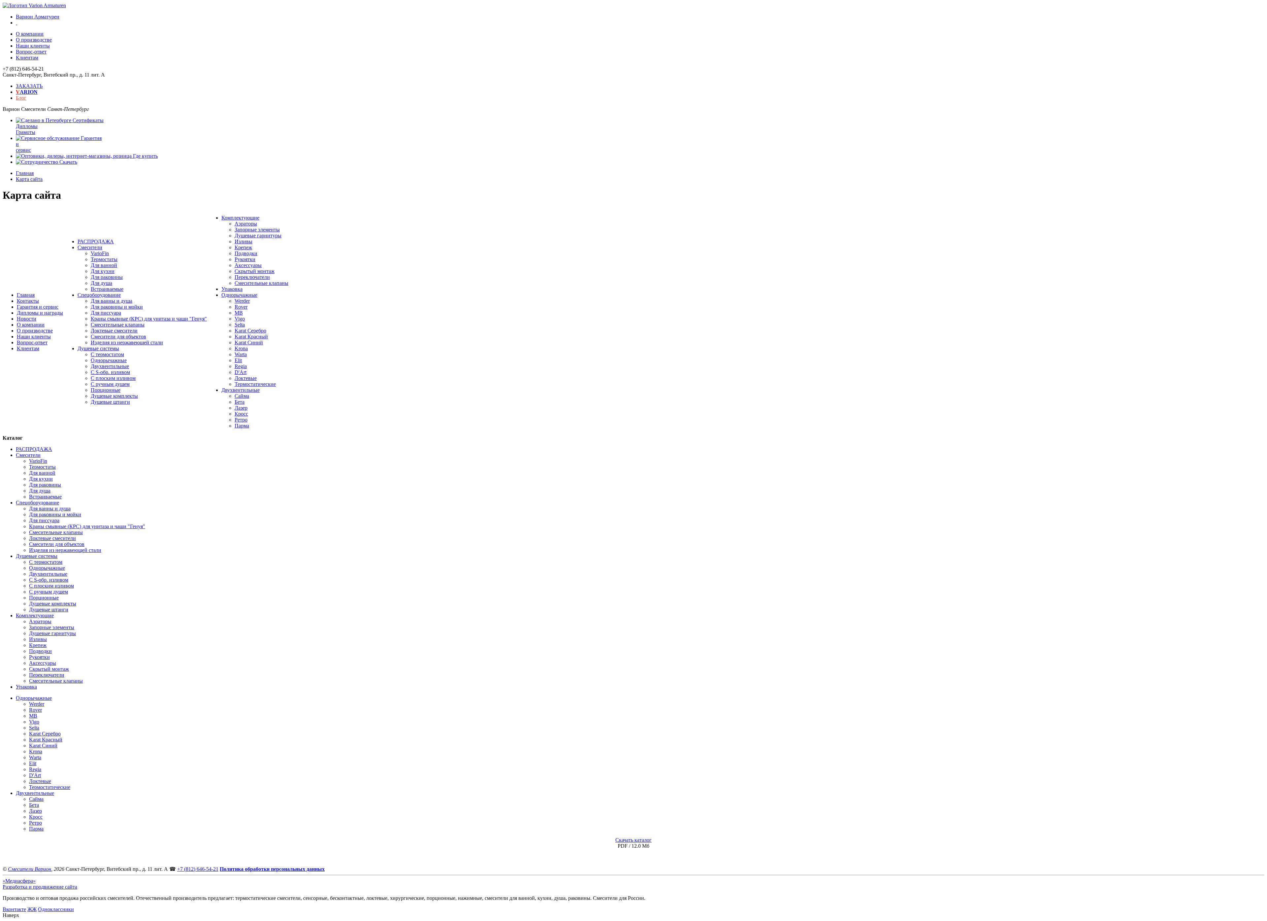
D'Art (240, 372)
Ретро (241, 420)
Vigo (240, 319)
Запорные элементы (257, 229)
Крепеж (243, 247)
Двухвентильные (110, 366)
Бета (239, 402)
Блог (21, 98)
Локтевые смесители (114, 330)
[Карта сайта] (16, 22)
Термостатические (255, 384)
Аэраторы (246, 223)
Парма (242, 425)
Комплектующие (240, 218)
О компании (30, 34)
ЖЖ (32, 909)
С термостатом (107, 354)
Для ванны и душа (111, 301)
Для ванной (104, 265)
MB (239, 313)
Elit (238, 360)
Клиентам (27, 57)
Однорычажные (109, 360)
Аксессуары (248, 265)
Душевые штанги (110, 402)
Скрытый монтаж (255, 271)
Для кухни (102, 271)
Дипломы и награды (40, 313)
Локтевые (246, 378)
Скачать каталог (633, 840)
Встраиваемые (107, 289)
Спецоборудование (99, 295)
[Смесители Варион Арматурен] (34, 5)
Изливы (243, 241)
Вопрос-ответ (31, 51)
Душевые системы (98, 348)
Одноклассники (56, 909)
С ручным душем (110, 384)
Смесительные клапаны (118, 324)
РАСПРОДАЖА (96, 241)
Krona (241, 348)
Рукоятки (245, 259)
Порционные (105, 390)
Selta (240, 324)
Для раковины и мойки (117, 307)
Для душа (101, 283)
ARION (27, 92)
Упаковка (232, 289)
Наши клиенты (33, 46)
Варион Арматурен (37, 16)
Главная (26, 295)
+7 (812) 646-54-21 (197, 869)
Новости (26, 319)
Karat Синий (249, 342)
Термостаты (104, 259)
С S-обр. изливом (110, 372)
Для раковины (107, 277)
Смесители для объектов (118, 336)
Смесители (90, 247)
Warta (241, 354)
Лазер (241, 408)
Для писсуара (106, 313)
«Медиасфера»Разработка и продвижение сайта (40, 884)
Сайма (242, 396)
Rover (241, 307)
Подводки (246, 253)
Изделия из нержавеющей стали (127, 342)
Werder (242, 301)
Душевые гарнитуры (258, 235)
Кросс (241, 414)
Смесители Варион (29, 869)
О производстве (34, 40)
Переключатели (252, 277)
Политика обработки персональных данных (272, 869)
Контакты (28, 301)
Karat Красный (251, 336)
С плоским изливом (113, 378)
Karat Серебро (250, 330)
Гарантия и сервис (37, 307)
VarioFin (100, 253)
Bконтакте (14, 909)
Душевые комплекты (114, 396)
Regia (241, 366)
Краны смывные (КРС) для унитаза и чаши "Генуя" (149, 319)
